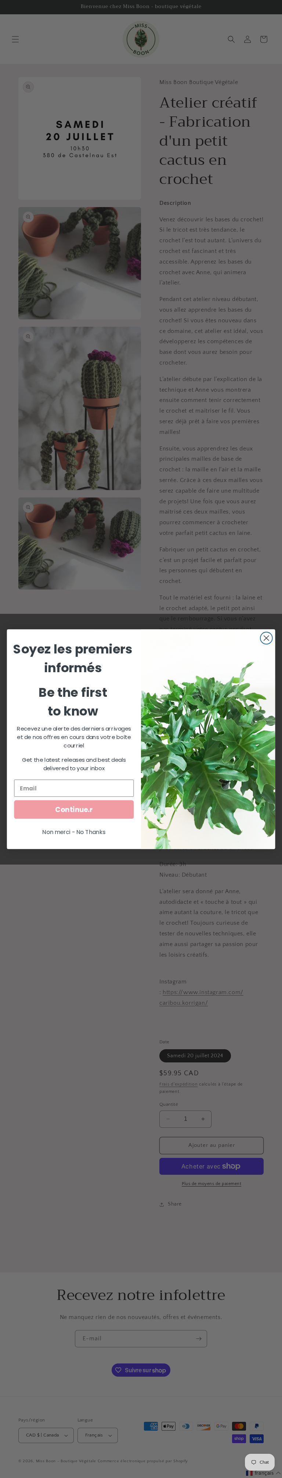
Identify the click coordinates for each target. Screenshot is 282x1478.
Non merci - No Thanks (73, 832)
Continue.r (74, 809)
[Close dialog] (266, 638)
